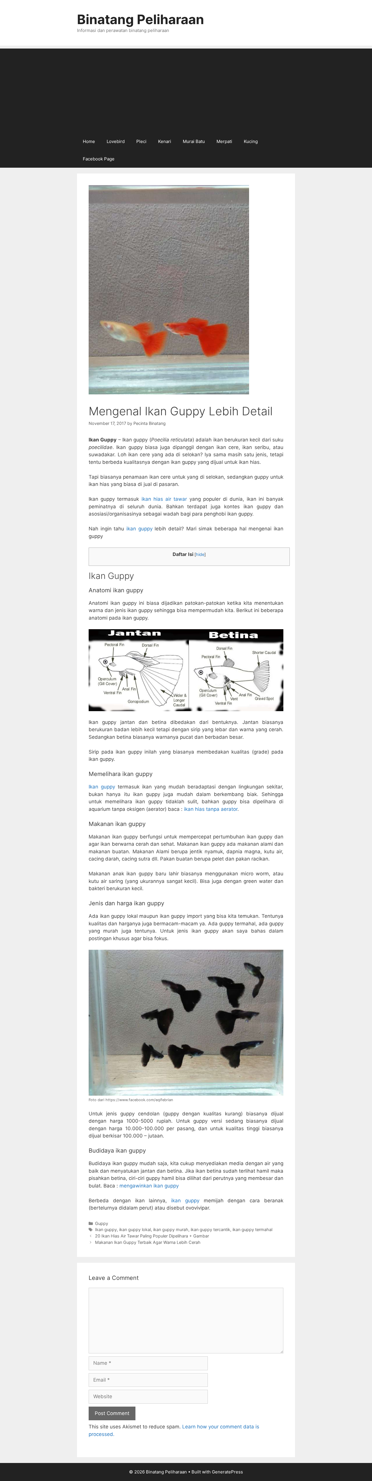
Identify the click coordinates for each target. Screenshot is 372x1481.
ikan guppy (139, 529)
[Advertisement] (186, 89)
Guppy (101, 1223)
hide (200, 554)
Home (89, 141)
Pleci (141, 141)
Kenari (164, 141)
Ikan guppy (102, 787)
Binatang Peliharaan (140, 19)
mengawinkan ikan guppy (149, 1186)
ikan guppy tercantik (210, 1229)
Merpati (224, 141)
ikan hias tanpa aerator (210, 809)
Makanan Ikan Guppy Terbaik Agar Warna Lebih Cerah (148, 1242)
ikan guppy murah (170, 1229)
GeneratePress (227, 1472)
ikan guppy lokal (135, 1229)
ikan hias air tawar (164, 499)
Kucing (251, 141)
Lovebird (116, 141)
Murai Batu (194, 141)
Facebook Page (99, 159)
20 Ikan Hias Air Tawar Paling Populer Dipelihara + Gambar (152, 1235)
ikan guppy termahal (252, 1229)
